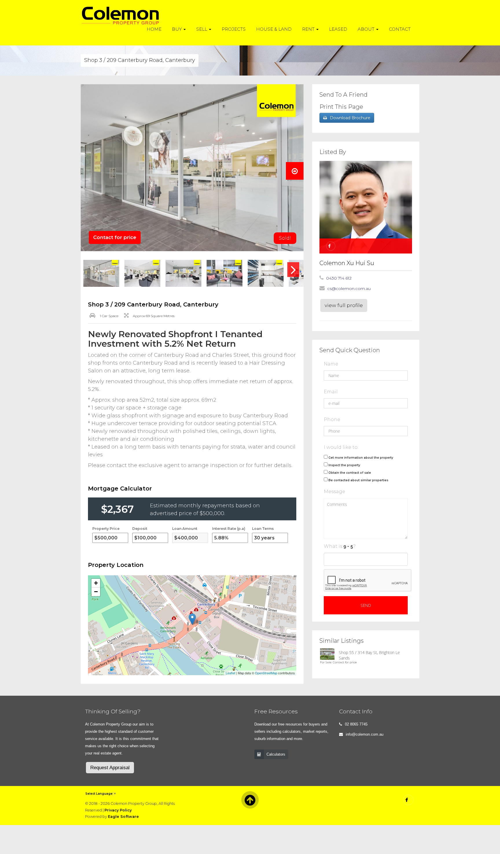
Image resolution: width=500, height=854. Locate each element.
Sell (202, 29)
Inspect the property (344, 465)
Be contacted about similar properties (358, 480)
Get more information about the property (360, 458)
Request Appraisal (110, 767)
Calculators (275, 754)
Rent (309, 29)
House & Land (274, 29)
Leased (338, 29)
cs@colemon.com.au (349, 288)
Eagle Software (123, 816)
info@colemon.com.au (364, 734)
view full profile (344, 305)
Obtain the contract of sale (349, 473)
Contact (400, 29)
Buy (177, 29)
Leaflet (230, 673)
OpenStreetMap (266, 673)
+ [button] (96, 583)
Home (154, 29)
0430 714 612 (339, 278)
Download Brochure (350, 117)
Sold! (285, 238)
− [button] (96, 591)
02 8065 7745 (356, 724)
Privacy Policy (118, 810)
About (367, 29)
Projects (234, 29)
